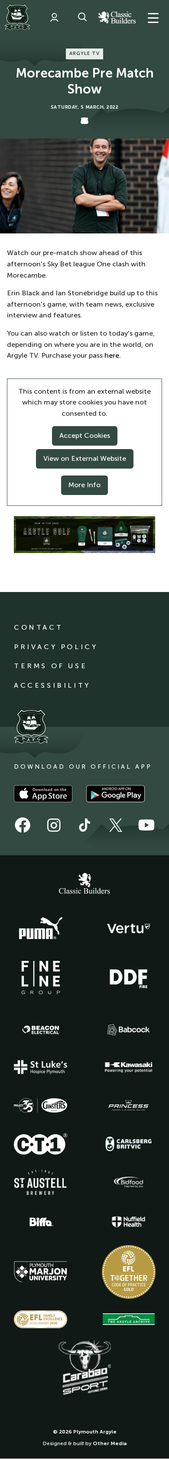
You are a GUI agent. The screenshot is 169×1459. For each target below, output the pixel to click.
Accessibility (52, 685)
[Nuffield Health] (129, 1222)
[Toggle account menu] (54, 17)
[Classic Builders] (84, 884)
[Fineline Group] (41, 977)
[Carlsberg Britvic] (129, 1144)
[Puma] (41, 928)
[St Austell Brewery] (41, 1182)
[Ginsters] (41, 1105)
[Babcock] (129, 1030)
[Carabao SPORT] (84, 1368)
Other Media (110, 1443)
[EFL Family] (41, 1319)
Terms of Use (50, 666)
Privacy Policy (56, 647)
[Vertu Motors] (129, 928)
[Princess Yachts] (129, 1105)
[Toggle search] (82, 17)
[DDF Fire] (129, 977)
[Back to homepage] (17, 17)
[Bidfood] (129, 1182)
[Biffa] (41, 1222)
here (111, 355)
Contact (38, 627)
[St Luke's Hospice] (41, 1067)
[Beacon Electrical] (41, 1030)
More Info (84, 485)
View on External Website (84, 458)
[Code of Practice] (129, 1272)
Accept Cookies (84, 435)
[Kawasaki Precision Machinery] (129, 1067)
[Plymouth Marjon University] (41, 1272)
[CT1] (41, 1143)
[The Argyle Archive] (129, 1319)
